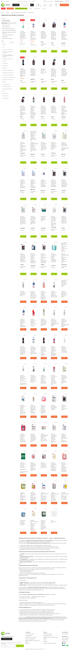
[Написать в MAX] (62, 643)
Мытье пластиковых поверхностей (9, 30)
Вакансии (27, 643)
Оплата (44, 639)
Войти (67, 1)
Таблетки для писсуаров (7, 38)
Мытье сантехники (6, 26)
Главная (2, 12)
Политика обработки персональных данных (32, 641)
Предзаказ (23, 301)
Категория (3, 18)
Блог (29, 1)
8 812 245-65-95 (60, 1)
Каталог (16, 4)
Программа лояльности (48, 635)
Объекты (44, 8)
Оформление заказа (47, 633)
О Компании (20, 1)
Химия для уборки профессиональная (18, 12)
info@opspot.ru (65, 641)
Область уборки (37, 8)
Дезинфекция (5, 36)
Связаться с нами (6, 638)
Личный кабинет (28, 635)
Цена (2, 40)
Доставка (25, 1)
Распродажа (10, 8)
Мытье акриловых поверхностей (8, 28)
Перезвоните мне (64, 4)
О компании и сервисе (29, 633)
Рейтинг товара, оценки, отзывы (49, 643)
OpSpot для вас (65, 633)
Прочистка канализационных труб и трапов (9, 33)
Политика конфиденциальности (7, 636)
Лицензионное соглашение (30, 637)
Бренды (30, 8)
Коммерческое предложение (21, 8)
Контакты (33, 1)
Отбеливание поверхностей (7, 34)
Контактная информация (30, 638)
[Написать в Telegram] (64, 643)
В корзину (24, 51)
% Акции (3, 8)
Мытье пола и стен (6, 25)
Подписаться (20, 645)
